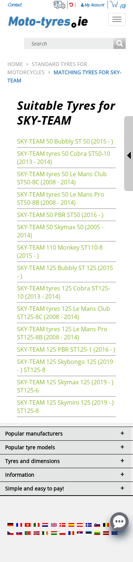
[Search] (119, 44)
